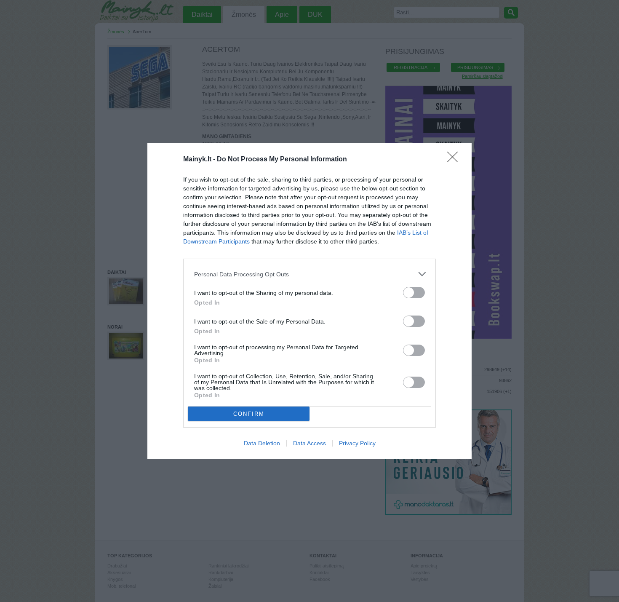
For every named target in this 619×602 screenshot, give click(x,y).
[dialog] (309, 301)
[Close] (455, 160)
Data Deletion (262, 443)
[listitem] (309, 274)
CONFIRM (248, 414)
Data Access (309, 443)
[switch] (414, 292)
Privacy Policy (357, 443)
